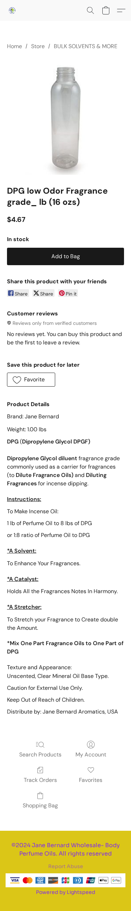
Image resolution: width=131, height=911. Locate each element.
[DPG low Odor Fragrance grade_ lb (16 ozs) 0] (65, 116)
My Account (90, 754)
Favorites (90, 780)
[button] (13, 10)
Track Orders (40, 780)
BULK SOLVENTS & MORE (85, 46)
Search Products (40, 754)
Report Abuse (65, 866)
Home (14, 46)
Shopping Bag (40, 805)
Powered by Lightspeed (65, 892)
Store (38, 46)
